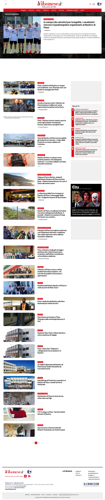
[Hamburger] (4, 4)
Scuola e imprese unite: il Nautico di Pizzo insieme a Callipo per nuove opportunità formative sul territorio (50, 105)
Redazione (27, 494)
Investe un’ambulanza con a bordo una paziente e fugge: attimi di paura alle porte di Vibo (86, 131)
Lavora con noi (75, 494)
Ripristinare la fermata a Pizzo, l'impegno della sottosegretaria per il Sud (51, 319)
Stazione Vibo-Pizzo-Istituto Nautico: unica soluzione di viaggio (51, 334)
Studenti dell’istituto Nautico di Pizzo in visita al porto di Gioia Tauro (52, 286)
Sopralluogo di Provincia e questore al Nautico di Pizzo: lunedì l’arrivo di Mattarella (51, 382)
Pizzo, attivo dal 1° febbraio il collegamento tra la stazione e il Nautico (49, 351)
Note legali (55, 494)
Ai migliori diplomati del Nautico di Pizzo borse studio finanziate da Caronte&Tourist (50, 366)
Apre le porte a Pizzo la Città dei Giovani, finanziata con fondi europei (51, 429)
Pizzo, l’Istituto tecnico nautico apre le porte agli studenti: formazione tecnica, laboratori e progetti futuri (51, 122)
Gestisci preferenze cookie (65, 494)
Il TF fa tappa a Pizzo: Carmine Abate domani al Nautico (51, 413)
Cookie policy (49, 494)
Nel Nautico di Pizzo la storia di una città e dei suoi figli (50, 397)
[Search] (90, 4)
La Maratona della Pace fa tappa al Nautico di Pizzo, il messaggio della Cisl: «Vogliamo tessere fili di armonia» (51, 195)
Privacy (43, 494)
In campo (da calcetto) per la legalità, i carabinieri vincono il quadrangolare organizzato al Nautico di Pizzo (69, 25)
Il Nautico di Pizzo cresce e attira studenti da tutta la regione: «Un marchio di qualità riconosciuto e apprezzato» (49, 272)
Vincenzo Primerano (44, 258)
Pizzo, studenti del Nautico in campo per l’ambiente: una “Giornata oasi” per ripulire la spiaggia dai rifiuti (51, 87)
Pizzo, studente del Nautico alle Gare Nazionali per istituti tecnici (51, 302)
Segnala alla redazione (35, 494)
